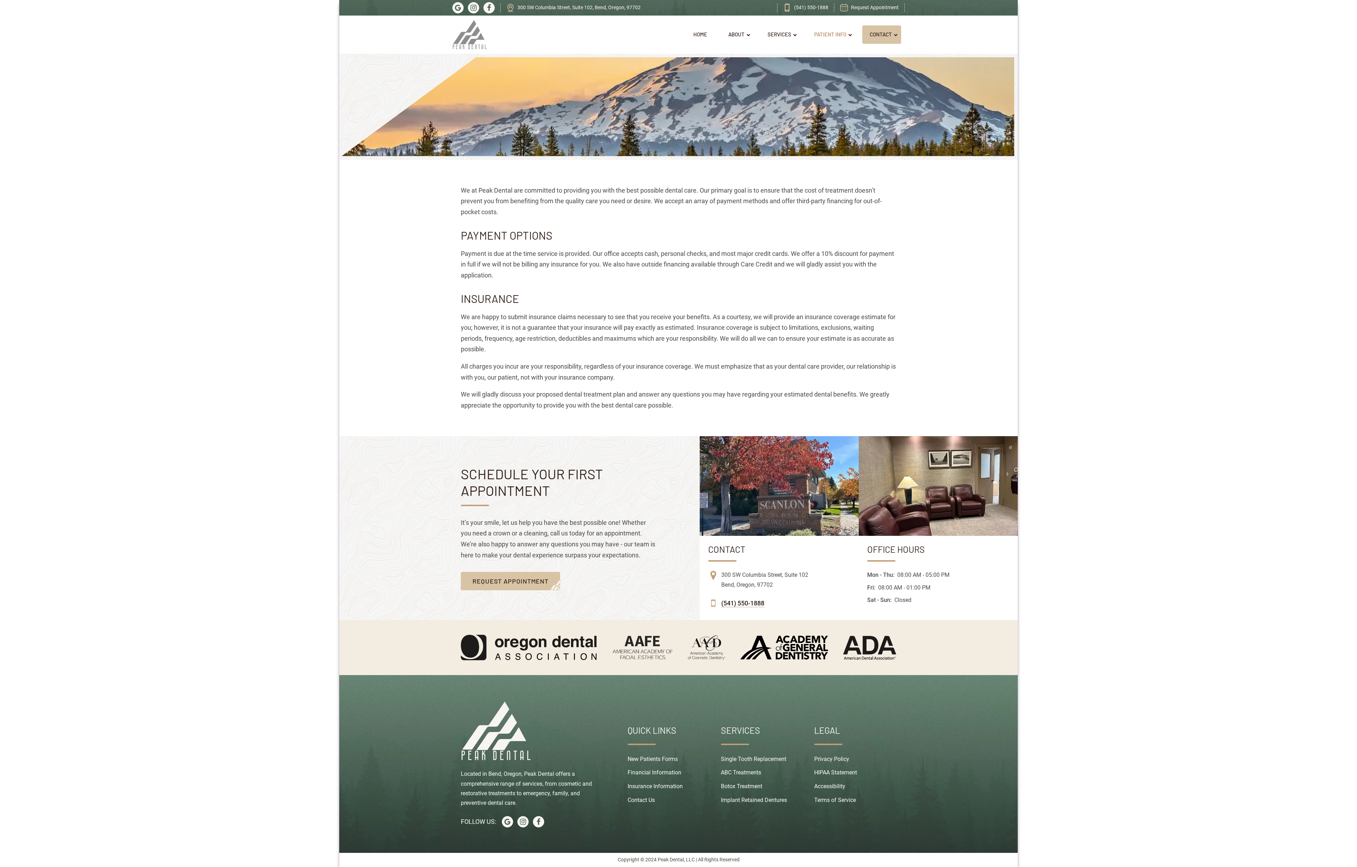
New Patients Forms (653, 759)
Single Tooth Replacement (753, 759)
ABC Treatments (741, 772)
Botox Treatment (741, 786)
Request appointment (510, 581)
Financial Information (654, 772)
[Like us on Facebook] (489, 7)
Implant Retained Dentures (754, 800)
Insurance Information (655, 786)
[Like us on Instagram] (473, 7)
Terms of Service (835, 800)
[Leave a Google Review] (458, 7)
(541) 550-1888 (742, 603)
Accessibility (829, 786)
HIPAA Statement (835, 772)
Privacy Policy (831, 759)
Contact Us (641, 800)
